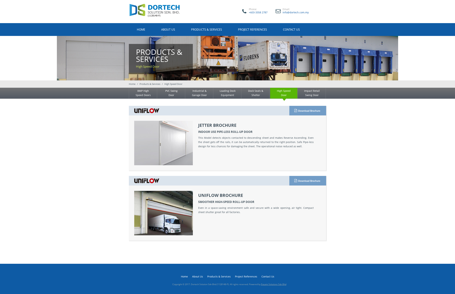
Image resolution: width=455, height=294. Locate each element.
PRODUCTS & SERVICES (206, 29)
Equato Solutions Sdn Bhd (273, 284)
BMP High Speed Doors (143, 93)
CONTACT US (291, 29)
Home (184, 276)
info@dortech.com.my (296, 12)
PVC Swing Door (171, 93)
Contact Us (267, 276)
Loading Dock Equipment (227, 93)
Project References (246, 276)
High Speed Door (284, 93)
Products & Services (219, 276)
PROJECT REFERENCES (252, 29)
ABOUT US (168, 29)
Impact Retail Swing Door (312, 93)
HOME (141, 29)
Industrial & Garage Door (199, 93)
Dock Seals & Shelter (255, 93)
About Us (197, 276)
